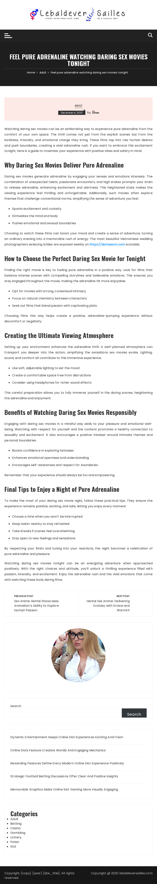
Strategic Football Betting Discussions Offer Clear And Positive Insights (64, 776)
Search (15, 706)
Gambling (17, 833)
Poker (14, 842)
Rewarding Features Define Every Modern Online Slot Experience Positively (67, 763)
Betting (15, 823)
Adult (78, 105)
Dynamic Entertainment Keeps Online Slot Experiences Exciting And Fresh (66, 737)
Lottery (15, 837)
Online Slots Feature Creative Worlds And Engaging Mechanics (58, 750)
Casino (15, 828)
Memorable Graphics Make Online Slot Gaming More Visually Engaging (64, 789)
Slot (13, 846)
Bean (95, 112)
